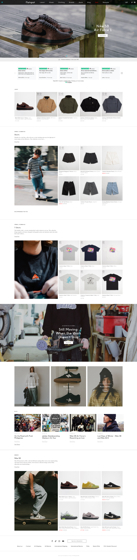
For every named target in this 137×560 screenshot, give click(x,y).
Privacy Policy (53, 299)
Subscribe (64, 288)
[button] (96, 259)
